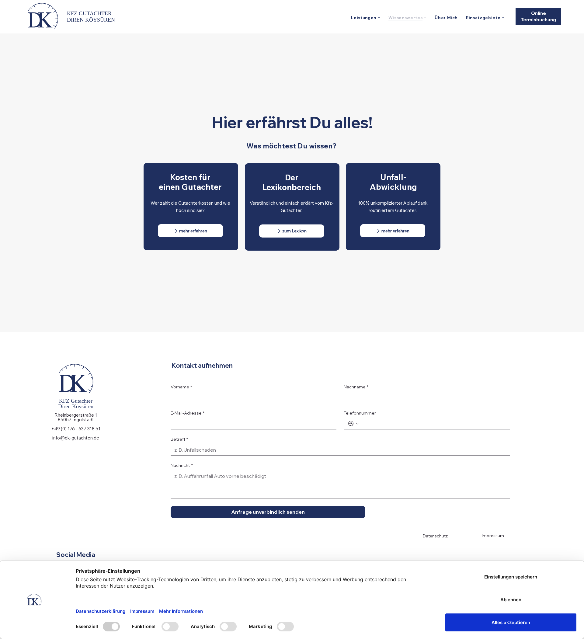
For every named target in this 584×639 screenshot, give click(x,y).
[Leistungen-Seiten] (379, 18)
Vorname (181, 387)
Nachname (356, 387)
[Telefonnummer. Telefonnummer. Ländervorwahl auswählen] (353, 423)
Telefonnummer (360, 413)
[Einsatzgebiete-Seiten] (503, 18)
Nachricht (182, 465)
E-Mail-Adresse (187, 413)
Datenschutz (435, 536)
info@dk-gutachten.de (75, 438)
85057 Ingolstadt (76, 419)
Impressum (492, 535)
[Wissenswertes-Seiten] (425, 18)
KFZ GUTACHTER (89, 13)
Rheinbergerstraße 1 (75, 415)
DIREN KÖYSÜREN (91, 20)
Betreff (179, 439)
